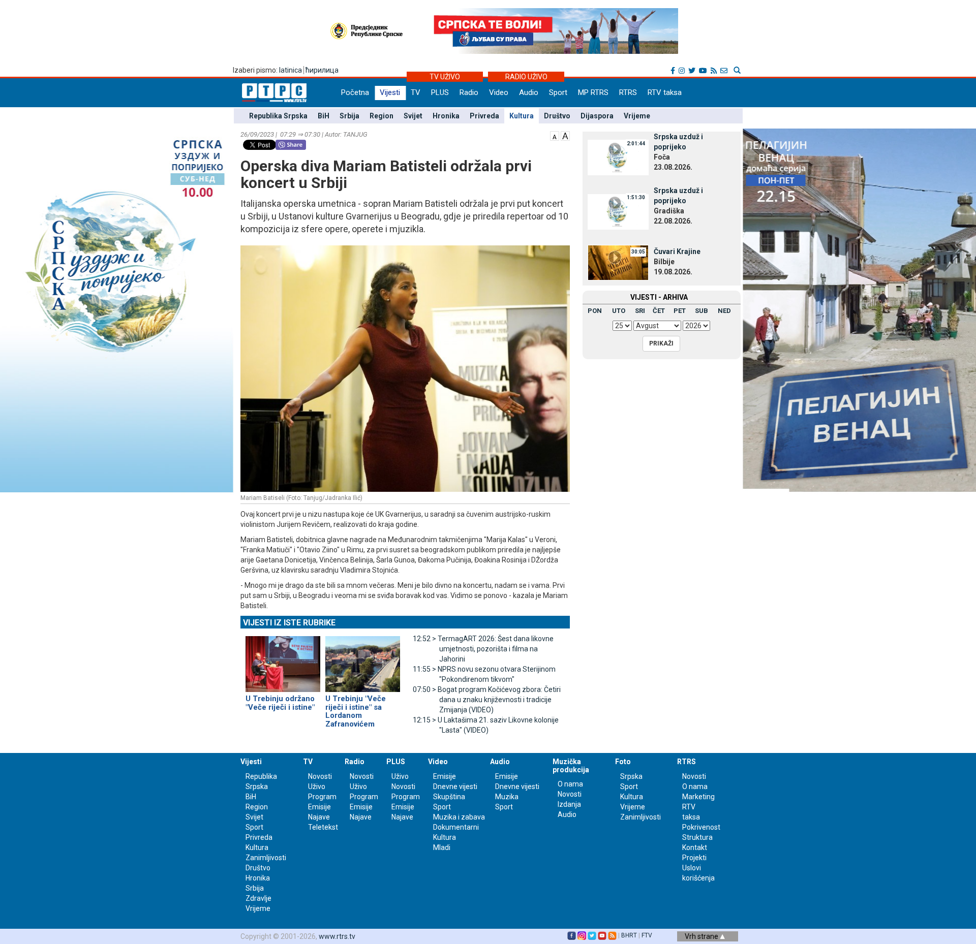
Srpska (631, 776)
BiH (323, 116)
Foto (623, 762)
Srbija (349, 116)
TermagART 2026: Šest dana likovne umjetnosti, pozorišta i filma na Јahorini (483, 649)
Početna (355, 92)
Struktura (697, 837)
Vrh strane (702, 936)
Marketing (698, 797)
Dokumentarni (456, 827)
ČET (659, 310)
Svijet (413, 116)
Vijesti (390, 92)
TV (415, 92)
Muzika (506, 797)
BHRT (629, 935)
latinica (290, 70)
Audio (528, 92)
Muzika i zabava (459, 817)
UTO (618, 310)
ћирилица (322, 70)
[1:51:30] (618, 211)
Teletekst (323, 827)
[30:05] (618, 262)
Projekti (694, 858)
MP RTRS (593, 92)
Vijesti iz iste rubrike (289, 622)
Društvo (557, 116)
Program (322, 797)
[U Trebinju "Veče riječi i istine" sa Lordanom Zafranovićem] (362, 660)
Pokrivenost (701, 827)
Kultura (521, 116)
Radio (469, 92)
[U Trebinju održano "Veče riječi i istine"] (283, 660)
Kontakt (694, 847)
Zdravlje (258, 898)
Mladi (441, 847)
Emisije (319, 807)
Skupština (449, 797)
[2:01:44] (618, 157)
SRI (640, 310)
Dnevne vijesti (455, 786)
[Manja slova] (554, 135)
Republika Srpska (278, 116)
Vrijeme (637, 116)
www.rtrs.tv (337, 936)
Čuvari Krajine (677, 251)
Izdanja (569, 804)
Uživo (316, 786)
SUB (701, 310)
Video (498, 92)
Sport (558, 92)
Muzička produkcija (571, 765)
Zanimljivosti (266, 858)
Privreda (484, 116)
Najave (319, 817)
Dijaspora (597, 116)
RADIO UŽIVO (526, 77)
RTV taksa (665, 92)
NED (724, 310)
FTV (647, 935)
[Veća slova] (565, 135)
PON (595, 310)
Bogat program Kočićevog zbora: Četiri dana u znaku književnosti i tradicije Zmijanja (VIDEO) (487, 699)
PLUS (440, 92)
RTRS (628, 92)
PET (680, 310)
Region (381, 116)
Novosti (320, 776)
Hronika (446, 116)
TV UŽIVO (445, 77)
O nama (570, 784)
